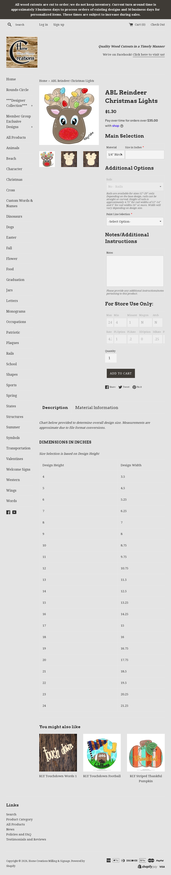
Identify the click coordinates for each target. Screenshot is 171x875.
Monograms (15, 311)
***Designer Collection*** (19, 103)
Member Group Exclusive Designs (19, 121)
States (11, 406)
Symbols (13, 438)
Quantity (110, 351)
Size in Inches (133, 147)
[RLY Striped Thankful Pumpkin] (146, 753)
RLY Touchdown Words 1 (58, 776)
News (10, 829)
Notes (109, 252)
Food (10, 269)
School (11, 364)
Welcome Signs (18, 469)
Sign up (58, 24)
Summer (13, 427)
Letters (12, 301)
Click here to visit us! (149, 54)
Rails (10, 353)
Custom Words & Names (19, 203)
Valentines (14, 459)
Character (14, 169)
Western (13, 480)
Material (111, 147)
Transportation (18, 448)
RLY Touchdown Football (102, 776)
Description (55, 407)
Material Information (96, 407)
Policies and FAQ (18, 834)
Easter (11, 237)
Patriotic (13, 332)
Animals (12, 148)
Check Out (158, 24)
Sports (11, 385)
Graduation (15, 280)
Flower (12, 259)
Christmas (14, 180)
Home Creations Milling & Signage (49, 861)
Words (11, 501)
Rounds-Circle (17, 90)
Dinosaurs (14, 216)
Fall (9, 248)
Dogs (10, 227)
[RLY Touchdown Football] (102, 753)
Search (11, 814)
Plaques (12, 343)
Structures (14, 417)
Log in (43, 24)
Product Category (19, 819)
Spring (11, 396)
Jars (9, 290)
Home (11, 79)
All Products (16, 138)
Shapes (12, 374)
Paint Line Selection (118, 214)
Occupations (16, 322)
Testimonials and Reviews (26, 839)
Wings (11, 490)
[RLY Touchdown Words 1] (58, 753)
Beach (11, 159)
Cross (10, 190)
